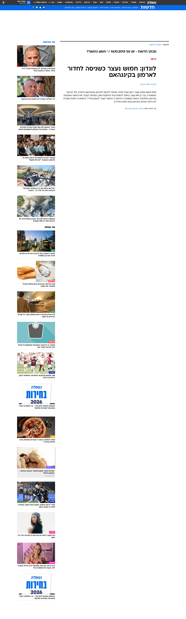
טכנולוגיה (69, 2)
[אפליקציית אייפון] (40, 7)
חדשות (142, 2)
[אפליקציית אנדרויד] (43, 7)
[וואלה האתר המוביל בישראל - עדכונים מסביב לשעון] (151, 2)
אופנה (59, 2)
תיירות (78, 2)
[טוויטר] (36, 7)
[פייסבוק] (33, 7)
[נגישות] (3, 2)
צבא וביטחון (126, 8)
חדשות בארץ (115, 8)
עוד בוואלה (50, 227)
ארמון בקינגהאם (131, 109)
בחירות (125, 2)
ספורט (133, 2)
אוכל (95, 2)
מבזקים (135, 8)
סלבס (108, 2)
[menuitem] (140, 2)
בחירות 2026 (81, 8)
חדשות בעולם (93, 8)
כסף (101, 2)
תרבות (116, 2)
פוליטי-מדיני (104, 8)
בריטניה (141, 109)
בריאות (87, 2)
